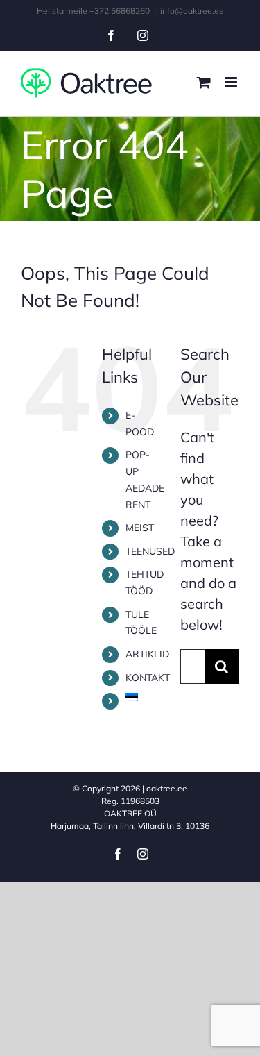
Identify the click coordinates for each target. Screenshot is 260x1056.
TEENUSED (150, 551)
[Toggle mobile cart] (204, 82)
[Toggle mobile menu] (232, 82)
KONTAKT (147, 677)
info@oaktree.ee (192, 11)
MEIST (139, 527)
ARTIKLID (147, 654)
